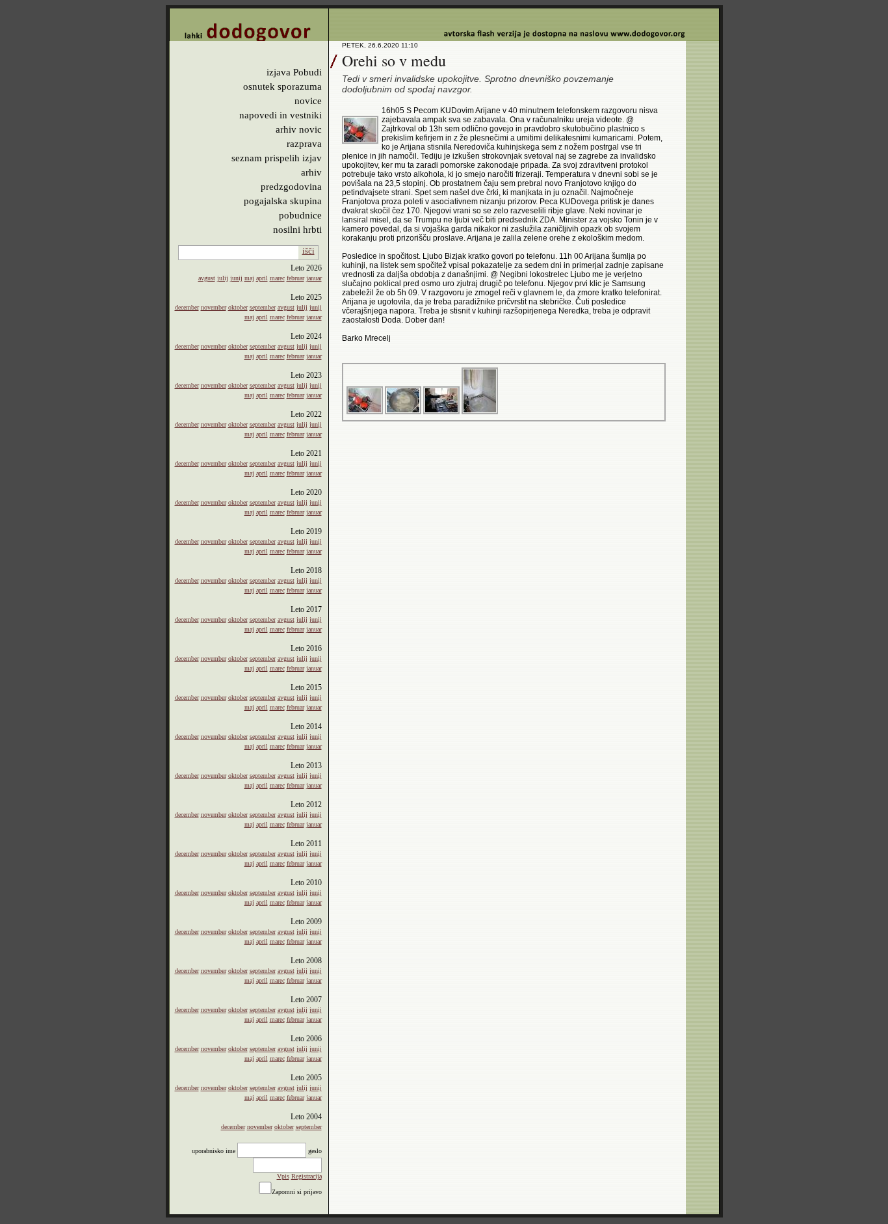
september (263, 307)
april (262, 278)
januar (314, 278)
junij (236, 278)
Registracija (306, 1176)
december (187, 307)
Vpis (283, 1176)
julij (222, 278)
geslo (315, 1150)
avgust (206, 278)
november (213, 307)
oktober (238, 307)
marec (277, 278)
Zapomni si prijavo (297, 1191)
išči (308, 251)
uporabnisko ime (213, 1150)
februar (295, 278)
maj (249, 278)
